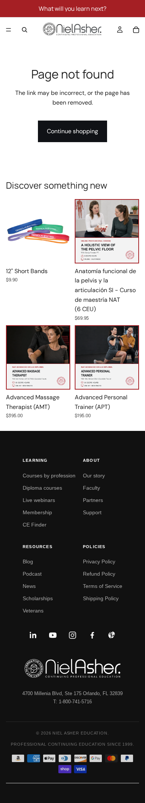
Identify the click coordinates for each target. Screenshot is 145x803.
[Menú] (8, 29)
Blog (28, 561)
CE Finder (34, 525)
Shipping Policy (101, 598)
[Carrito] (136, 30)
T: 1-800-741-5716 (72, 701)
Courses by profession (49, 476)
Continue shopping (72, 131)
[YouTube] (53, 635)
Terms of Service (102, 586)
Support (92, 512)
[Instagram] (72, 635)
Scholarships (38, 598)
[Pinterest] (112, 635)
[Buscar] (24, 30)
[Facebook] (92, 635)
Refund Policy (99, 574)
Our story (94, 476)
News (29, 586)
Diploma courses (42, 488)
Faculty (91, 488)
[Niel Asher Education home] (72, 668)
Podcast (32, 574)
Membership (37, 512)
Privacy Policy (99, 561)
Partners (93, 500)
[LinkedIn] (33, 635)
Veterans (33, 611)
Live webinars (39, 500)
